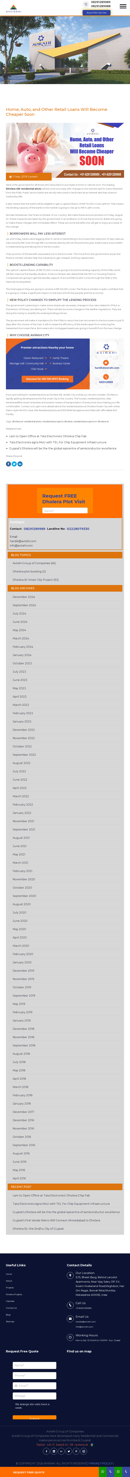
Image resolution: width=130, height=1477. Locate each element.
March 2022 (21, 796)
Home (9, 1274)
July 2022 (19, 771)
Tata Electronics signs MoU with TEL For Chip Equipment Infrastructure (57, 442)
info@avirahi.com (21, 545)
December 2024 (24, 597)
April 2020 (20, 937)
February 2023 (23, 713)
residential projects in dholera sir (91, 421)
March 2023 (21, 705)
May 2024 (19, 630)
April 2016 (19, 1178)
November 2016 (23, 1128)
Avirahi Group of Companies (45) (34, 563)
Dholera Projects (14, 1294)
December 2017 (23, 1112)
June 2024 (20, 621)
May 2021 (19, 854)
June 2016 (19, 1161)
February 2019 (22, 1012)
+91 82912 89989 (84, 1308)
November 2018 (23, 1037)
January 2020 (22, 962)
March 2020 (21, 945)
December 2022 (24, 729)
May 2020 (19, 929)
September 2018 (24, 1045)
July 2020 (19, 912)
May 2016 (19, 1170)
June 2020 (20, 921)
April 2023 (20, 696)
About (9, 1281)
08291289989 (101, 2)
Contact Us (11, 1308)
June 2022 (20, 779)
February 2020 (23, 954)
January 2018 (22, 1103)
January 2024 (22, 655)
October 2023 (22, 663)
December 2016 (23, 1120)
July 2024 (19, 613)
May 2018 (19, 1070)
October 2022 (22, 746)
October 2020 (22, 887)
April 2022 (20, 788)
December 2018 (23, 1028)
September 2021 (24, 829)
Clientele (10, 1301)
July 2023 (19, 671)
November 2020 (24, 879)
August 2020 (22, 904)
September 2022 (24, 754)
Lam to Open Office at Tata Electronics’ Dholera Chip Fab (47, 436)
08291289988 (101, 6)
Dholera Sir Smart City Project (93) (36, 579)
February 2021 (22, 871)
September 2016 (24, 1145)
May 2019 (19, 1004)
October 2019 (22, 987)
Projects (10, 1287)
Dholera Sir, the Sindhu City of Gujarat (38, 1228)
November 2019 (23, 979)
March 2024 (21, 638)
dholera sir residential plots (26, 421)
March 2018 (20, 1087)
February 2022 (23, 804)
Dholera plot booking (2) (29, 571)
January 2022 (22, 813)
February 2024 (23, 646)
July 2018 (19, 1062)
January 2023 (22, 721)
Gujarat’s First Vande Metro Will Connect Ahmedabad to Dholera (56, 1220)
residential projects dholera (57, 421)
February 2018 (22, 1095)
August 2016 (21, 1153)
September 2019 (24, 995)
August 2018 (21, 1053)
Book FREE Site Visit (96, 12)
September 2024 (24, 605)
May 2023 (19, 688)
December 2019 (23, 970)
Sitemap (10, 1321)
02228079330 (78, 529)
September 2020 (24, 896)
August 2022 (21, 763)
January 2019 (22, 1020)
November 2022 (24, 738)
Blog (8, 1314)
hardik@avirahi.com (23, 541)
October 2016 (22, 1136)
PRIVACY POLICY (101, 1463)
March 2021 (20, 862)
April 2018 (19, 1078)
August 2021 (21, 837)
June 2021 (20, 846)
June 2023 (20, 680)
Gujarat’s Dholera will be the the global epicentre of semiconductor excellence (62, 448)
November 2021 (23, 821)
